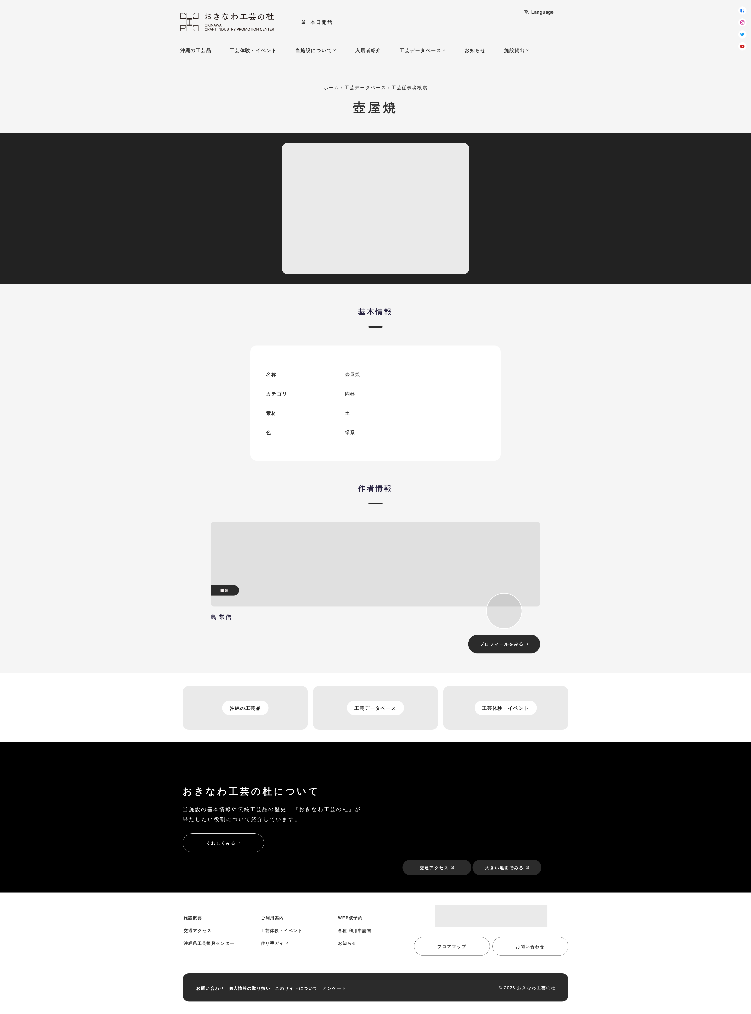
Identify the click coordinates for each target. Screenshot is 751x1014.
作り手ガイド (275, 943)
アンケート (334, 988)
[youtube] (742, 46)
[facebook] (742, 10)
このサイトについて (296, 988)
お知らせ (475, 50)
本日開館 (317, 22)
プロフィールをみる (504, 644)
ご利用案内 (272, 917)
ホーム (331, 87)
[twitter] (742, 34)
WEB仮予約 (350, 917)
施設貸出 (517, 50)
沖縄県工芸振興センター (209, 943)
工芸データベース (423, 50)
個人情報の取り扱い (250, 988)
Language (539, 11)
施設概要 (193, 917)
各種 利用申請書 (355, 930)
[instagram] (742, 22)
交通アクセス (437, 867)
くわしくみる (223, 843)
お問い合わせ (530, 946)
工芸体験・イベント (253, 50)
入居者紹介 (368, 50)
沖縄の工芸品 (195, 50)
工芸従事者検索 (409, 87)
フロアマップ (452, 946)
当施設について (316, 50)
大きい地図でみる (507, 867)
